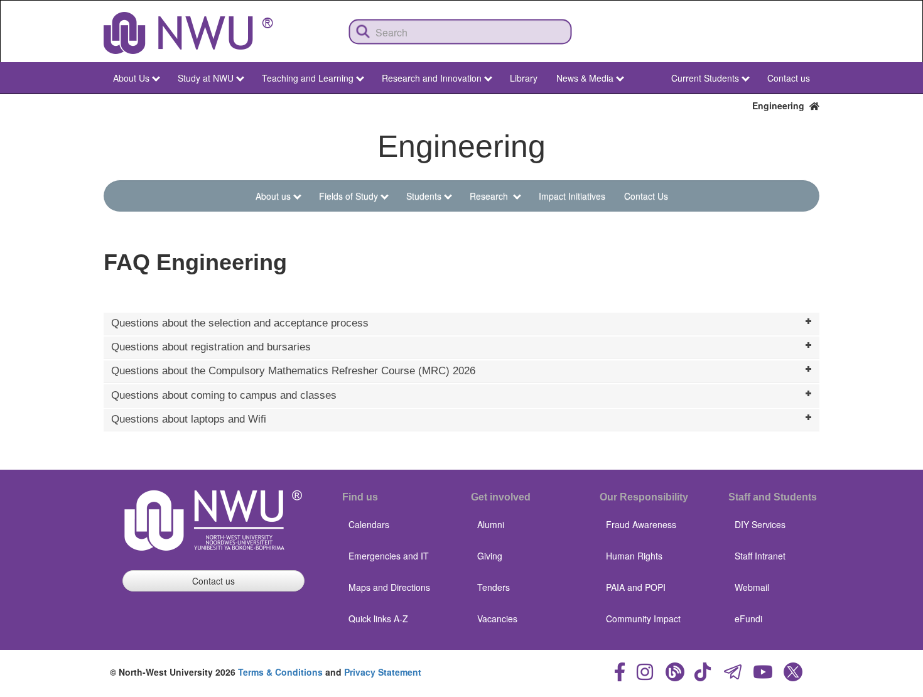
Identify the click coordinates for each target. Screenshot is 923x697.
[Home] (188, 33)
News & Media (584, 78)
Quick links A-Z (378, 618)
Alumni (490, 524)
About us (273, 196)
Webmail (752, 587)
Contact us (788, 78)
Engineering (780, 105)
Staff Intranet (760, 555)
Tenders (493, 587)
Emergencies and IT (388, 555)
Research (490, 196)
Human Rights (634, 555)
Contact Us (646, 196)
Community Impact (643, 618)
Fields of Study (348, 196)
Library (523, 78)
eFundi (748, 618)
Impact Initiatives (572, 196)
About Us (131, 78)
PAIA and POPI (636, 587)
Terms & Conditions (280, 672)
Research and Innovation (432, 78)
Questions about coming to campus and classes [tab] (224, 395)
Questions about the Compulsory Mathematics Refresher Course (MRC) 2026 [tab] (293, 371)
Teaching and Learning (308, 78)
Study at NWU (206, 78)
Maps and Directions (389, 587)
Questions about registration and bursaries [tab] (211, 347)
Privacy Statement (382, 672)
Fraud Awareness (641, 524)
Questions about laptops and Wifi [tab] (188, 419)
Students (423, 196)
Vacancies (497, 618)
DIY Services (760, 524)
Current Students (705, 78)
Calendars (368, 524)
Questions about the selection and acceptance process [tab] (240, 323)
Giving (489, 555)
